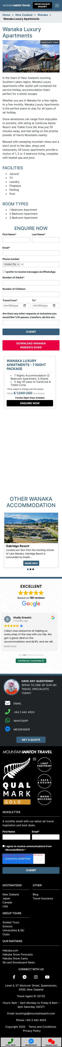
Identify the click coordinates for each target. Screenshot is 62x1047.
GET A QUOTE (31, 739)
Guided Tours (10, 922)
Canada (7, 902)
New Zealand (23, 14)
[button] (20, 70)
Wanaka (43, 14)
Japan (6, 898)
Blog (35, 894)
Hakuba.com (10, 950)
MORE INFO (31, 563)
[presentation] (6, 56)
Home (6, 14)
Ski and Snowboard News (18, 962)
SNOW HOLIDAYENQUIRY (42, 5)
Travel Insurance (43, 898)
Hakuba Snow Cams (15, 958)
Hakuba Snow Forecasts (17, 954)
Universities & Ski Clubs (13, 932)
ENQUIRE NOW (30, 403)
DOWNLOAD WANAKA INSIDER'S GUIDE (31, 345)
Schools (7, 926)
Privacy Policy (32, 1030)
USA (5, 906)
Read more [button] (12, 646)
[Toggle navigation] (57, 5)
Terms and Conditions (42, 1026)
